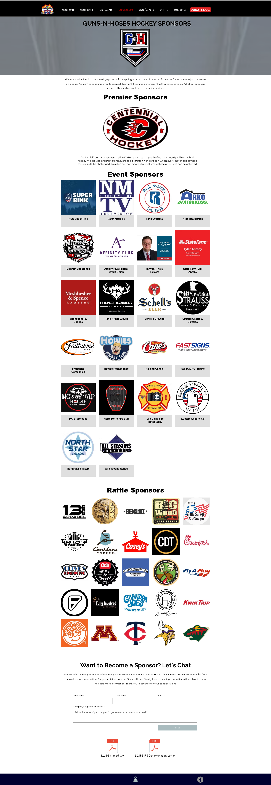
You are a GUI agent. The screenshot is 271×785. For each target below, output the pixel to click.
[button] (106, 10)
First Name (79, 695)
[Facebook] (200, 780)
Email (160, 695)
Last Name (121, 695)
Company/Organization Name (88, 706)
